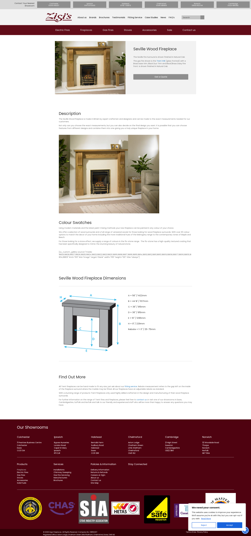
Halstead (96, 437)
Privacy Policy (202, 532)
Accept (229, 525)
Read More (206, 518)
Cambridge (171, 437)
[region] (217, 517)
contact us (142, 399)
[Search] (202, 17)
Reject (204, 525)
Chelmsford (135, 437)
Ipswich (58, 437)
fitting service (131, 386)
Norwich (207, 437)
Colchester (23, 437)
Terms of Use (191, 532)
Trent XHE (161, 61)
